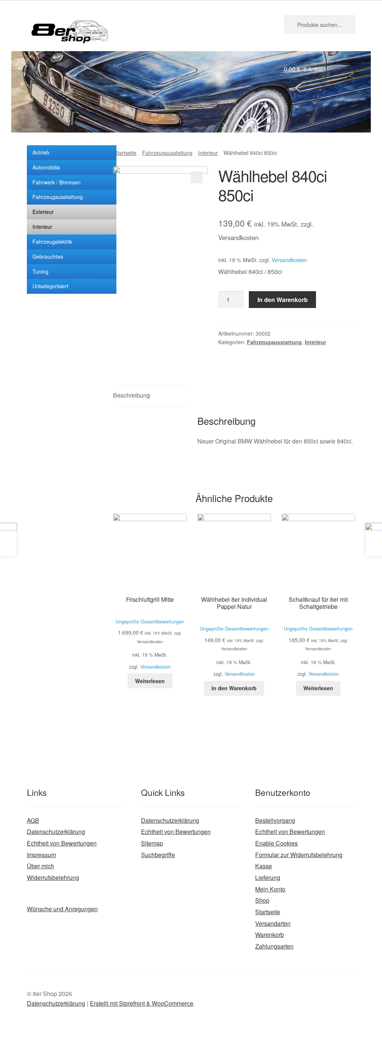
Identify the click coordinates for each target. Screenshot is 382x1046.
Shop (262, 900)
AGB (33, 820)
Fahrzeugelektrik (52, 241)
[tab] (150, 396)
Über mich (40, 866)
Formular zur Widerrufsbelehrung (298, 854)
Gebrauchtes (47, 256)
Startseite (125, 152)
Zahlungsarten (274, 946)
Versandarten (273, 923)
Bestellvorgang (275, 820)
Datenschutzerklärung (56, 831)
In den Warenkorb (282, 299)
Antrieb (40, 152)
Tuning (40, 271)
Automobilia (46, 167)
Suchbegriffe (158, 854)
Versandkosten (289, 260)
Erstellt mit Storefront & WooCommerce (141, 1003)
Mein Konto (270, 889)
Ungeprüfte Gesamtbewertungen (150, 621)
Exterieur (43, 211)
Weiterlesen (150, 681)
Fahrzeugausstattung (57, 196)
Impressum (41, 854)
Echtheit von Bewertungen (62, 843)
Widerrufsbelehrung (53, 877)
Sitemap (152, 843)
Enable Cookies (276, 843)
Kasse (263, 866)
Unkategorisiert (50, 286)
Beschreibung (131, 395)
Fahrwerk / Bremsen (56, 182)
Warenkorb (269, 934)
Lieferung (267, 877)
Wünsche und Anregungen (62, 909)
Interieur (42, 226)
